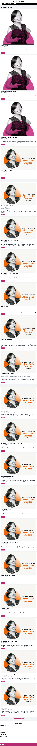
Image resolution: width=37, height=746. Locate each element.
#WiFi (11, 676)
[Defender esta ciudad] (18, 596)
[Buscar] (36, 1)
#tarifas (9, 342)
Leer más (3, 52)
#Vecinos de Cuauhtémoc (27, 376)
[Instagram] (5, 734)
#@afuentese (2, 93)
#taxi (9, 709)
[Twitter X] (3, 734)
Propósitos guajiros (4, 306)
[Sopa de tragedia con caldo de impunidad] (18, 118)
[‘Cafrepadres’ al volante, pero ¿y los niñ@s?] (18, 228)
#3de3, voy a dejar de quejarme (6, 170)
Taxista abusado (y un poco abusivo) (8, 674)
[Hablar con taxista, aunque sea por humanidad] (18, 530)
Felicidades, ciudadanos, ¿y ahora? (7, 373)
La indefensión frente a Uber (6, 339)
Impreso (14, 3)
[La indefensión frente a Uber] (18, 327)
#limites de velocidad (10, 242)
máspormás (2, 744)
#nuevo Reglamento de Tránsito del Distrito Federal (20, 242)
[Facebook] (1, 734)
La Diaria (5, 3)
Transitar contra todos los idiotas (7, 476)
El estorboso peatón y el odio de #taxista (9, 641)
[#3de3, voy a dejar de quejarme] (18, 158)
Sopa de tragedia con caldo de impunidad (9, 137)
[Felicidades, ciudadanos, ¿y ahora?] (18, 362)
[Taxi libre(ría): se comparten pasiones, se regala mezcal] (18, 431)
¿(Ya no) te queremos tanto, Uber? (7, 205)
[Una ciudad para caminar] (18, 398)
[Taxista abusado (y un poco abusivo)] (18, 662)
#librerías (14, 445)
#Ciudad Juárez (12, 544)
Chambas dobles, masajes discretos (7, 707)
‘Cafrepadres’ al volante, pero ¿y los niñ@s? (9, 240)
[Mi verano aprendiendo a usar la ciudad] (18, 72)
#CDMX (9, 93)
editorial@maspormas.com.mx (5, 738)
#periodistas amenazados (16, 139)
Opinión (6, 46)
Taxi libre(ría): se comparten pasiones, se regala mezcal (11, 443)
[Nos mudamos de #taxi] (18, 27)
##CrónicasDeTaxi (6, 93)
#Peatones (12, 478)
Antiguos (22, 718)
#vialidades (17, 412)
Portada (9, 3)
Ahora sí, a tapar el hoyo (6, 509)
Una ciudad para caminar (6, 410)
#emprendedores (10, 445)
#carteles (9, 544)
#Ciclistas (9, 478)
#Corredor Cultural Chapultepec (12, 376)
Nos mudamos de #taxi (5, 45)
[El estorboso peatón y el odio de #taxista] (18, 629)
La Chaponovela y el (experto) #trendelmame (9, 273)
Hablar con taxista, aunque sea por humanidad (10, 542)
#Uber (9, 208)
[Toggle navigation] (1, 3)
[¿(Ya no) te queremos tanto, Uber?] (18, 194)
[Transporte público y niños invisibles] (18, 563)
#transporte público (13, 93)
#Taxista (12, 643)
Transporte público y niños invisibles (8, 575)
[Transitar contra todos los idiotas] (18, 464)
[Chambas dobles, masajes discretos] (18, 695)
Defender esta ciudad (5, 608)
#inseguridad (16, 544)
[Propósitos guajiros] (18, 294)
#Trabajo (11, 709)
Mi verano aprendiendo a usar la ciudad (8, 91)
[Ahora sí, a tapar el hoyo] (18, 497)
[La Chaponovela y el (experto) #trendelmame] (18, 261)
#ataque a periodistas (10, 139)
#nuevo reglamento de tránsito (20, 376)
